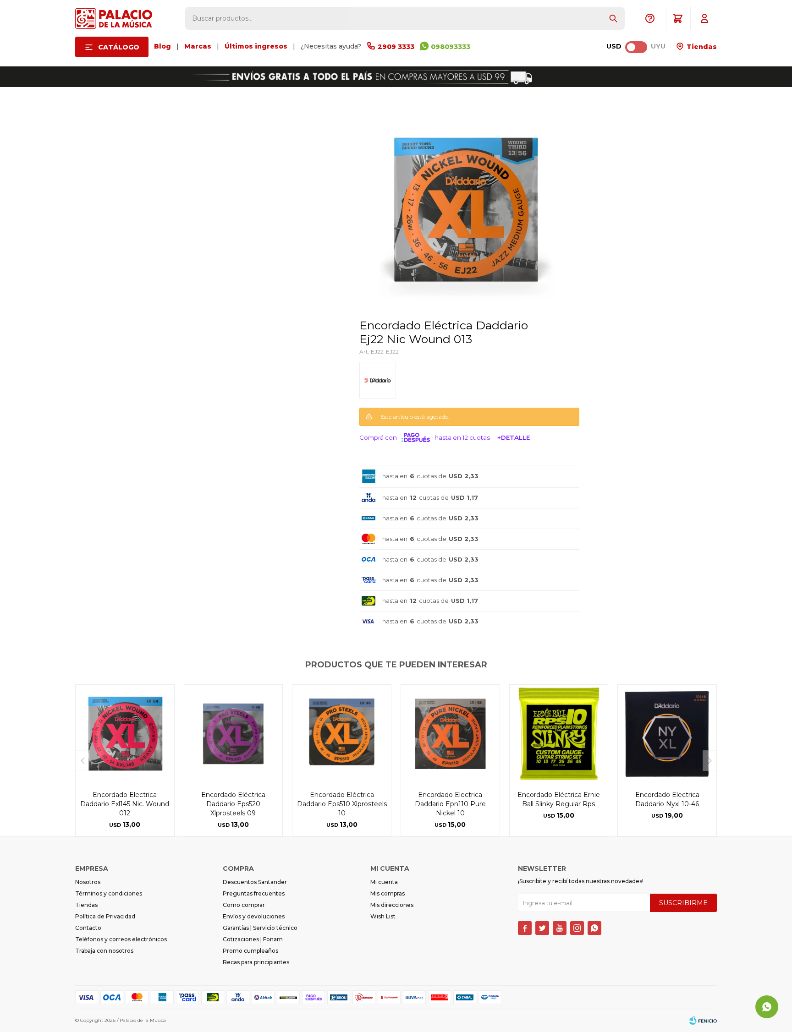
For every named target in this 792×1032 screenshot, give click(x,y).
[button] (613, 18)
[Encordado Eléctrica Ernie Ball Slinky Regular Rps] (559, 734)
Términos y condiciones (108, 893)
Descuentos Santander (255, 882)
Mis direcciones (391, 904)
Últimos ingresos (256, 46)
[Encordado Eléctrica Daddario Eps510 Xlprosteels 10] (341, 734)
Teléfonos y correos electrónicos (121, 939)
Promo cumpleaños (250, 950)
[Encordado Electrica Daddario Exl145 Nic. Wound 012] (125, 734)
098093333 (450, 47)
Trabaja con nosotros (104, 950)
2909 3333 (396, 47)
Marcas (197, 46)
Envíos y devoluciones (254, 916)
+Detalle (513, 437)
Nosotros (87, 882)
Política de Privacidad (105, 916)
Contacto (88, 927)
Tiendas (701, 47)
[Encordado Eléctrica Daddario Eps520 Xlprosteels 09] (233, 734)
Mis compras (387, 893)
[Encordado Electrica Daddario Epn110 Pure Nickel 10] (450, 734)
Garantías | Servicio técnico (260, 927)
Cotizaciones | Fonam (253, 939)
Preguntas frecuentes (254, 893)
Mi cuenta (384, 882)
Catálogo (118, 47)
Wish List (383, 916)
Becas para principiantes (256, 962)
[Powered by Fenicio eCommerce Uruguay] (703, 1020)
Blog (162, 46)
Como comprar (244, 904)
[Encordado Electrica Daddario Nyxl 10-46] (667, 734)
